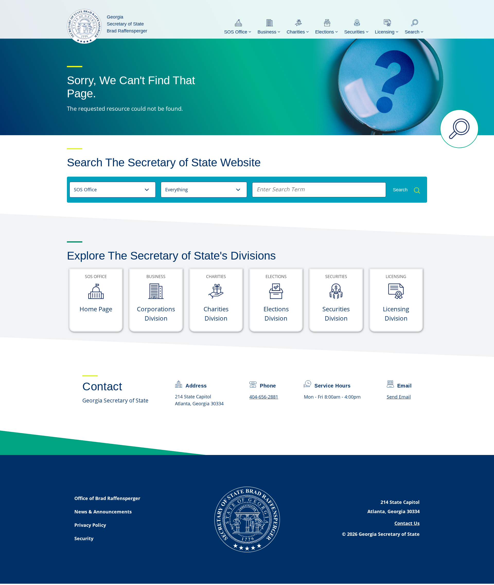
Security (83, 538)
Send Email (399, 397)
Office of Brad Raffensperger (107, 498)
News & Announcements (103, 512)
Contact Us (407, 523)
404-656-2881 (263, 397)
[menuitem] (238, 26)
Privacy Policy (90, 525)
